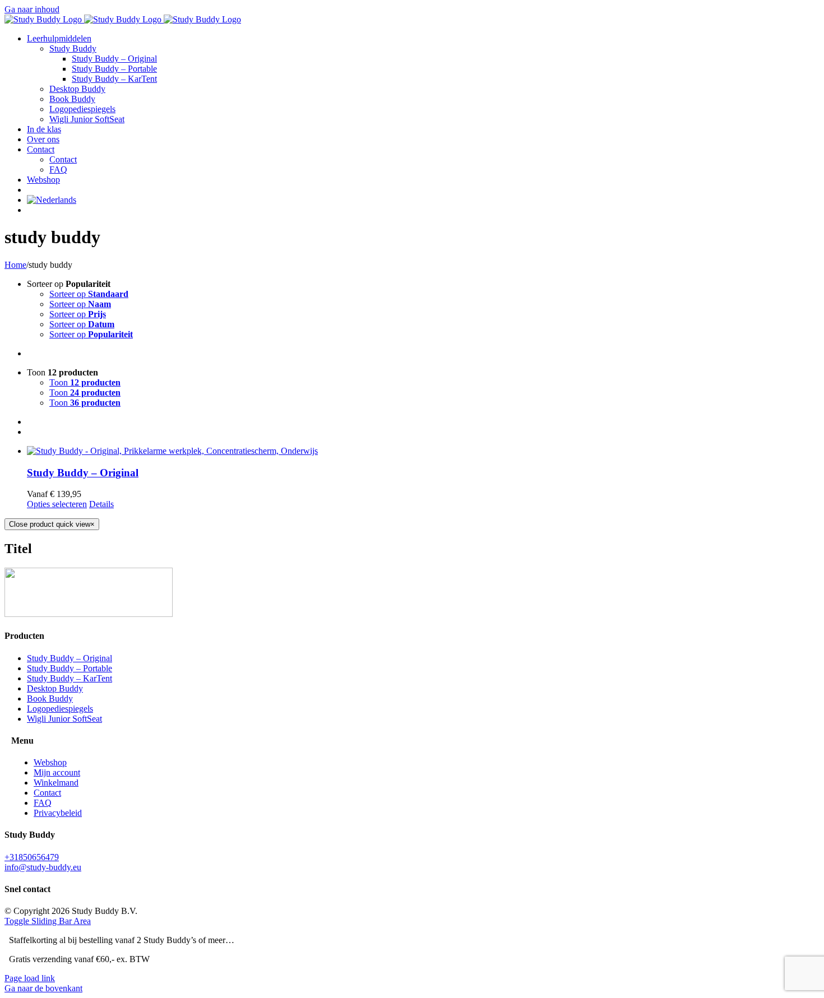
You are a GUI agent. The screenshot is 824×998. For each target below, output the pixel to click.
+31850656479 (31, 857)
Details (101, 504)
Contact (47, 792)
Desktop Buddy (55, 688)
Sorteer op (88, 294)
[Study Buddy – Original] (423, 451)
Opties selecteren (57, 504)
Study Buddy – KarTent (69, 678)
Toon (85, 382)
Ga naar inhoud (31, 9)
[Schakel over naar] (51, 200)
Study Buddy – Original (82, 473)
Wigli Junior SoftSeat (64, 718)
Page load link (29, 978)
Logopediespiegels (60, 708)
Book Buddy (50, 698)
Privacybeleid (58, 813)
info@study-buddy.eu (42, 867)
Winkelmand (56, 782)
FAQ (43, 802)
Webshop (50, 762)
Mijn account (57, 772)
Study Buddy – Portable (69, 668)
